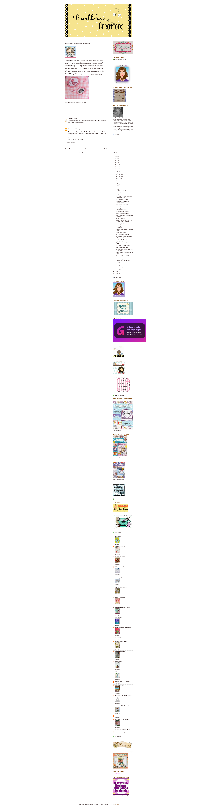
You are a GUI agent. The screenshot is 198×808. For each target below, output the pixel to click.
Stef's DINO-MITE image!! (122, 199)
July (117, 185)
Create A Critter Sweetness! (122, 213)
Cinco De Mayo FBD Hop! (122, 247)
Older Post (105, 149)
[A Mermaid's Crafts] (129, 341)
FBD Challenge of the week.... (123, 234)
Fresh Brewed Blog (120, 732)
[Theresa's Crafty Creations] (123, 314)
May (117, 189)
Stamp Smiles (118, 617)
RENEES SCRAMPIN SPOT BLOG (123, 695)
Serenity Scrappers (120, 685)
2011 (116, 171)
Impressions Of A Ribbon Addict (123, 705)
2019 (116, 156)
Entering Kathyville (120, 651)
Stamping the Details (120, 716)
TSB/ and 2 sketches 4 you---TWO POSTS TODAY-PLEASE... (124, 221)
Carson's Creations (120, 597)
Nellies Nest (118, 536)
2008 (116, 273)
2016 (116, 160)
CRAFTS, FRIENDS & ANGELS (122, 681)
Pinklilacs (117, 671)
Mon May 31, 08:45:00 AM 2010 (76, 122)
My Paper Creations (120, 546)
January (118, 269)
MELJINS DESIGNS (70, 63)
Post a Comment (71, 142)
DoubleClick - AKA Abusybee (122, 607)
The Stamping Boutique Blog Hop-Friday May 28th (124, 197)
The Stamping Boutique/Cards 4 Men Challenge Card (123, 208)
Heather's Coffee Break (121, 641)
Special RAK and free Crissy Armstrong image (122, 202)
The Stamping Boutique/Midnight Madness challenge (124, 237)
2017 (116, 158)
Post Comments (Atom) (77, 152)
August (118, 183)
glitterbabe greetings (120, 566)
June (117, 187)
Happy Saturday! (120, 194)
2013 (116, 167)
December (118, 174)
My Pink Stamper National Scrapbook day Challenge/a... (123, 260)
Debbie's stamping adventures (123, 627)
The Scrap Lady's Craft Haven (122, 719)
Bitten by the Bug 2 (120, 556)
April (117, 262)
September (119, 181)
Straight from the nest (121, 232)
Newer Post (68, 149)
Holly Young (71, 118)
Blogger (117, 804)
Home (87, 149)
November (118, 176)
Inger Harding (118, 577)
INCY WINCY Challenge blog (91, 60)
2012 (116, 169)
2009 (116, 271)
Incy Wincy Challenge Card (122, 211)
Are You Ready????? (121, 218)
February (118, 267)
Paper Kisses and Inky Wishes (122, 729)
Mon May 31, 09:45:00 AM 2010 (76, 139)
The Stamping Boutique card (123, 245)
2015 (116, 162)
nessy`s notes (118, 637)
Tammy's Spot (118, 661)
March (117, 265)
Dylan (69, 127)
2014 (116, 164)
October (118, 178)
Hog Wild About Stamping (121, 587)
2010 (116, 173)
